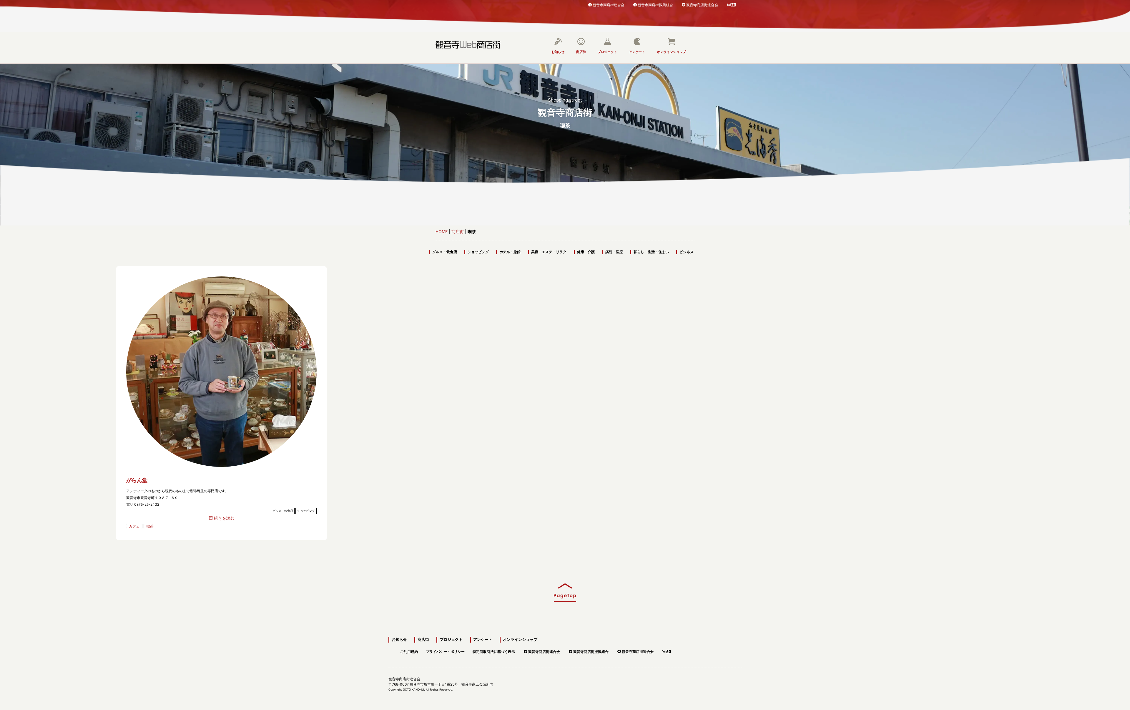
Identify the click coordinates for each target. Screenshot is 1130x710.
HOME (442, 231)
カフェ (134, 526)
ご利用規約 (409, 651)
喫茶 (150, 526)
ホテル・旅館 (510, 252)
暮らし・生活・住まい (651, 252)
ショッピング (478, 252)
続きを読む (224, 517)
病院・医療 (614, 252)
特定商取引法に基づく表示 (494, 651)
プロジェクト (607, 52)
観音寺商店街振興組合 (655, 4)
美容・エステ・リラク (548, 252)
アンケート (637, 52)
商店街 (581, 52)
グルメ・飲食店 (444, 252)
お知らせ (557, 52)
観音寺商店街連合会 (608, 4)
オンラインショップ (671, 52)
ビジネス (686, 252)
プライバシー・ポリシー (445, 651)
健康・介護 (586, 252)
